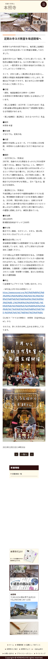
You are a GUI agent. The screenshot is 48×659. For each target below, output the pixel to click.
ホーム (11, 645)
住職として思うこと (33, 645)
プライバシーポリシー (25, 653)
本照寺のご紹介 (12, 649)
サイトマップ (40, 653)
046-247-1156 (24, 599)
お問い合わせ (9, 653)
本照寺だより (25, 649)
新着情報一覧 (17, 474)
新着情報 (20, 645)
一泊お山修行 (38, 649)
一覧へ (24, 454)
